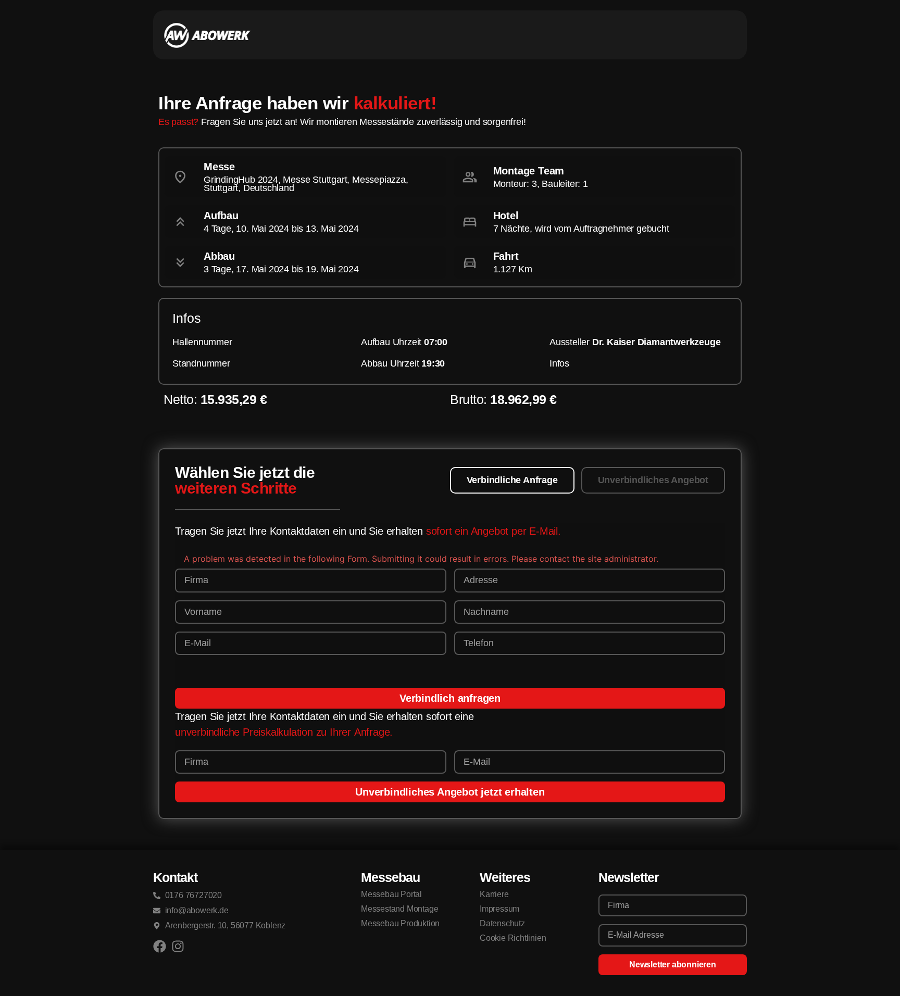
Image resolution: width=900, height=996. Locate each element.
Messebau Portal (391, 894)
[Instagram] (177, 946)
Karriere (494, 894)
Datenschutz (502, 923)
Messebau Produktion (400, 923)
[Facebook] (159, 946)
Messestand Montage (399, 908)
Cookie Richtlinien (513, 938)
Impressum (499, 908)
